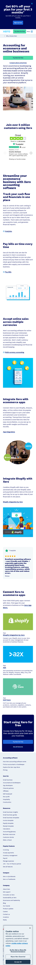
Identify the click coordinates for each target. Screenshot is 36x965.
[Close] (30, 928)
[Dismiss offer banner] (32, 3)
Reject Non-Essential (18, 957)
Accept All (18, 962)
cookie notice (16, 943)
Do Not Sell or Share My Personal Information (18, 951)
